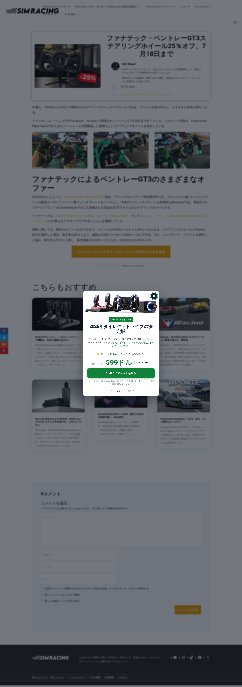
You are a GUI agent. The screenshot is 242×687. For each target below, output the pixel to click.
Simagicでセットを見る (121, 373)
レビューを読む (115, 391)
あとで (131, 391)
